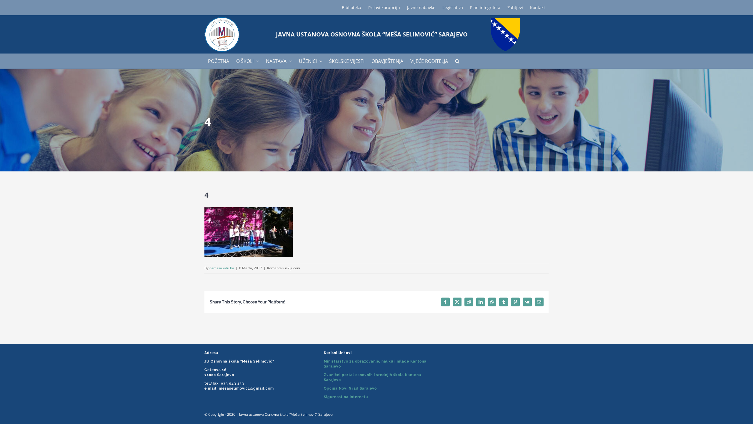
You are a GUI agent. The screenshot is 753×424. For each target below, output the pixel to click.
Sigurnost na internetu (346, 397)
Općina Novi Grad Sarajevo (350, 388)
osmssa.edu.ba (221, 268)
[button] (457, 61)
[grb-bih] (505, 19)
